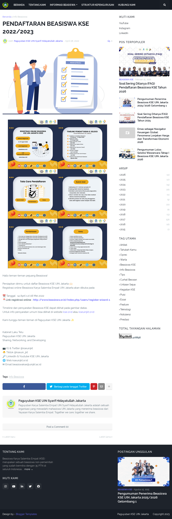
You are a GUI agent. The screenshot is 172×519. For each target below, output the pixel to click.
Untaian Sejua (128, 284)
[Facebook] (24, 386)
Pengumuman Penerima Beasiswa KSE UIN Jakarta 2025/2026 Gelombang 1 (152, 102)
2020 (144, 204)
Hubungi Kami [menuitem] (126, 5)
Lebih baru (9, 437)
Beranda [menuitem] (19, 5)
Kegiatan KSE (127, 289)
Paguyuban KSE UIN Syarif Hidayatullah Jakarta (52, 400)
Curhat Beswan (128, 279)
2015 (144, 229)
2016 (144, 224)
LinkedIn (123, 33)
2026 (144, 174)
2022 (144, 194)
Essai (123, 299)
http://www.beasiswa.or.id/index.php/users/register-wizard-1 (71, 299)
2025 (144, 179)
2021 (144, 199)
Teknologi (125, 309)
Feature (124, 304)
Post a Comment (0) (58, 426)
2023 (144, 189)
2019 (144, 209)
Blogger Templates (26, 514)
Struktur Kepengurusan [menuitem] (97, 5)
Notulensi (125, 314)
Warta (123, 259)
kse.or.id (67, 311)
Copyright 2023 (161, 514)
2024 (144, 184)
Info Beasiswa (20, 17)
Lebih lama (105, 437)
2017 (144, 219)
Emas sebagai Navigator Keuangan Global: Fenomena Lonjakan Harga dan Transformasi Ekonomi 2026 (153, 135)
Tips (122, 274)
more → (28, 469)
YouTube (123, 23)
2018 (144, 214)
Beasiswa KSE (128, 264)
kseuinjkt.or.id (86, 311)
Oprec (123, 254)
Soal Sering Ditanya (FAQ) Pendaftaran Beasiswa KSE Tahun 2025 (153, 117)
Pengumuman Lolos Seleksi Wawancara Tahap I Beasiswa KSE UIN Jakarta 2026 (153, 154)
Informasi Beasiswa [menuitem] (62, 5)
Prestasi (124, 319)
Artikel (123, 245)
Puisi (122, 294)
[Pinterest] (94, 386)
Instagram (124, 28)
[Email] (101, 386)
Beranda (7, 17)
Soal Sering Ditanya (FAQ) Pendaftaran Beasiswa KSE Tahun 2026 (142, 87)
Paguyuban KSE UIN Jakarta (133, 514)
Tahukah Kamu (128, 249)
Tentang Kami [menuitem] (37, 5)
